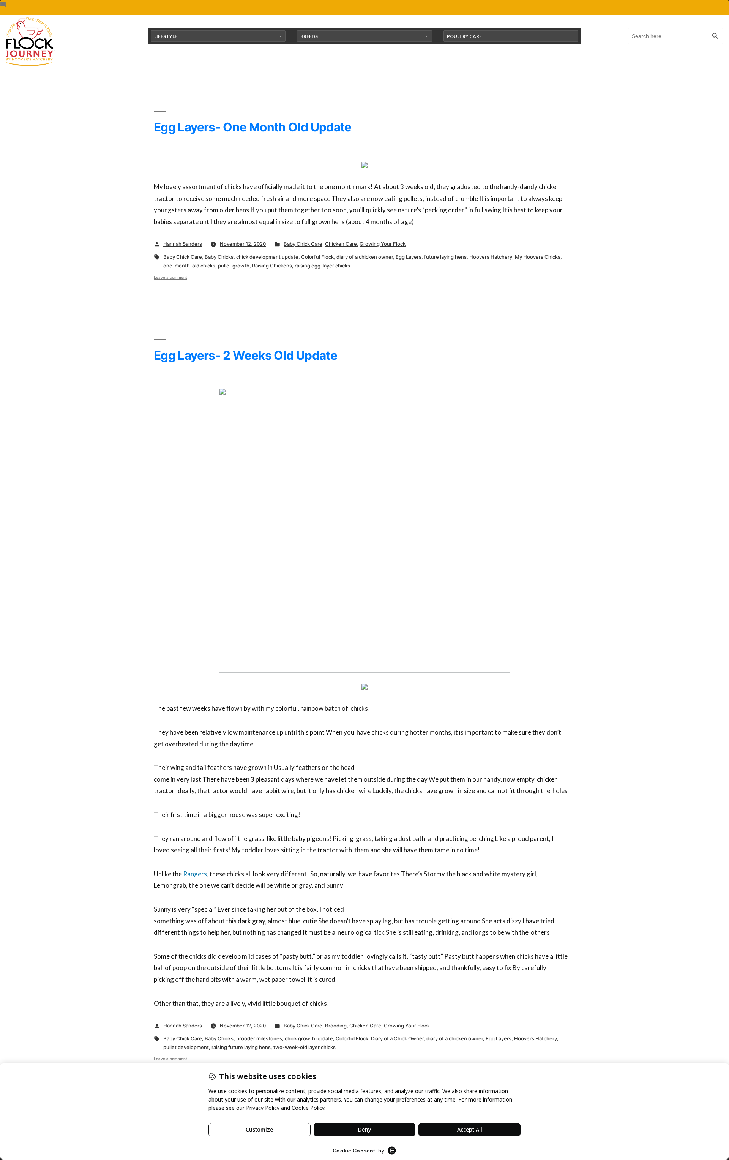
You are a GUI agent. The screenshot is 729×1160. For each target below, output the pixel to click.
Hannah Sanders (182, 244)
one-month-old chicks (189, 265)
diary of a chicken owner (364, 257)
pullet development (186, 1047)
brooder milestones (259, 1038)
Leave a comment (170, 277)
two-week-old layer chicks (304, 1047)
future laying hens (445, 257)
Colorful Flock (317, 257)
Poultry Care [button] (464, 36)
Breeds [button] (309, 36)
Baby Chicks (219, 257)
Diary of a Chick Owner (397, 1038)
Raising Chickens (272, 265)
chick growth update (309, 1038)
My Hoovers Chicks (537, 257)
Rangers (195, 874)
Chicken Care (341, 244)
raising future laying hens (241, 1047)
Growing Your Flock (383, 244)
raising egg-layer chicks (322, 265)
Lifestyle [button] (165, 36)
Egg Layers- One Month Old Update (253, 127)
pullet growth (233, 265)
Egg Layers (408, 257)
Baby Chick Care (303, 244)
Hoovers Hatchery (490, 257)
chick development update (267, 257)
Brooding (336, 1026)
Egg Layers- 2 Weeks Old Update (245, 355)
